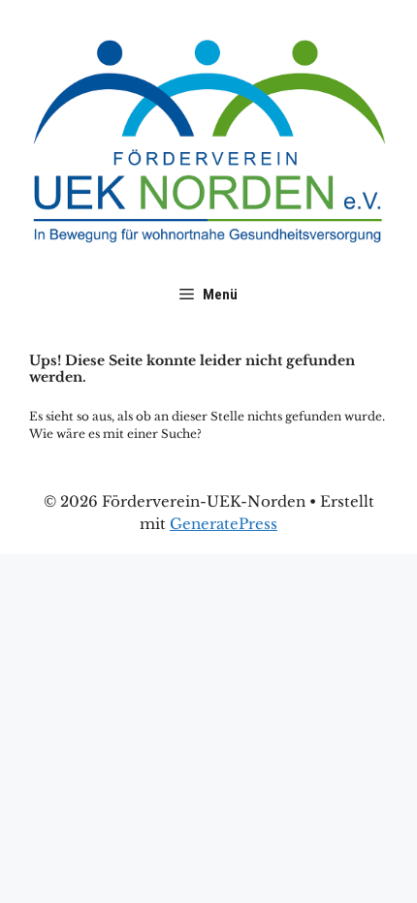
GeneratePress (223, 523)
